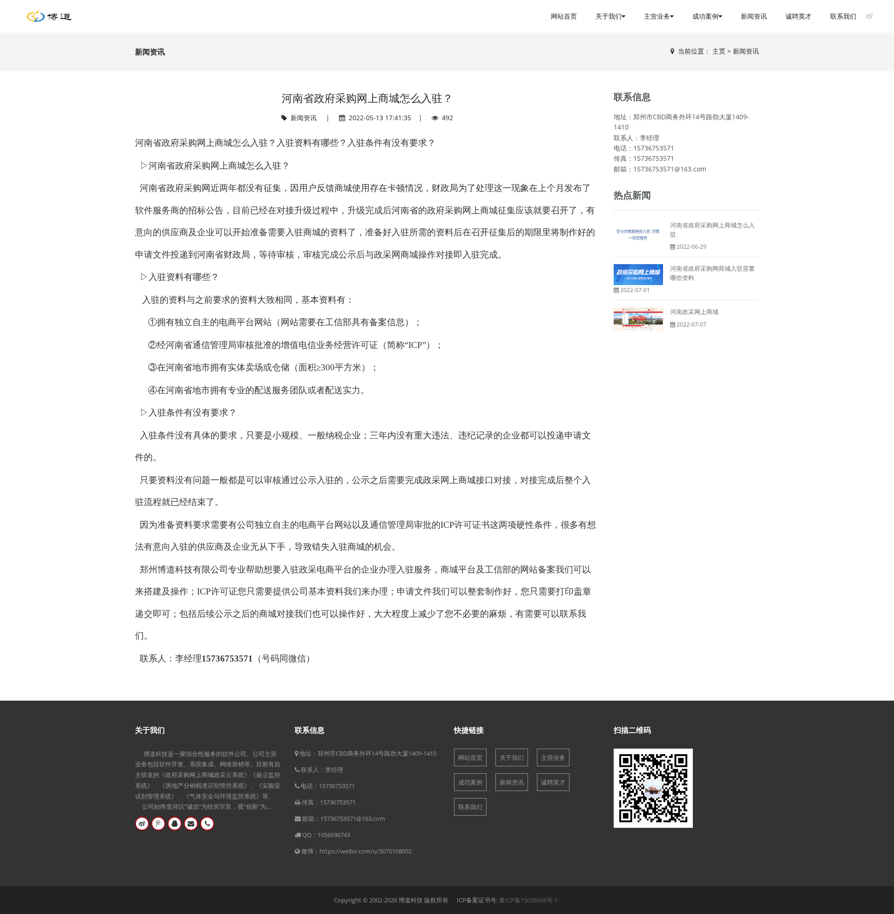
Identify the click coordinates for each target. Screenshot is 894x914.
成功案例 (705, 16)
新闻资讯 (754, 16)
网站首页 (564, 16)
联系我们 (843, 16)
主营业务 (657, 16)
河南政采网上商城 (694, 311)
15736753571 (337, 786)
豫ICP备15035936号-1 (528, 900)
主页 (718, 51)
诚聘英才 (799, 16)
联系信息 (310, 730)
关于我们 (609, 16)
